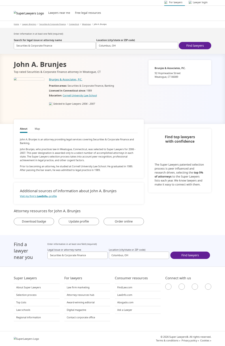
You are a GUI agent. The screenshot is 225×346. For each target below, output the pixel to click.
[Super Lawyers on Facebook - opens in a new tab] (168, 287)
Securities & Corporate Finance (52, 24)
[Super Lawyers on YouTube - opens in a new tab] (195, 287)
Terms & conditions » (168, 340)
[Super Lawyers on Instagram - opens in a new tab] (182, 287)
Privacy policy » (190, 340)
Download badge (34, 221)
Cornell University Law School (80, 95)
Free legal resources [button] (88, 13)
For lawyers (73, 278)
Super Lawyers (25, 278)
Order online (124, 221)
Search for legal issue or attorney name (38, 40)
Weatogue (86, 24)
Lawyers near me (59, 13)
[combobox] (55, 45)
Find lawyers (195, 45)
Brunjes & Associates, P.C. (65, 79)
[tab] (23, 129)
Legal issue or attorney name (64, 249)
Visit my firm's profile (38, 196)
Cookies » (205, 340)
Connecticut (74, 24)
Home (16, 24)
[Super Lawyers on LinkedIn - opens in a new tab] (208, 287)
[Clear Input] (92, 45)
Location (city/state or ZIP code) (115, 40)
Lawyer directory (29, 24)
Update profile (79, 221)
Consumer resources (131, 278)
